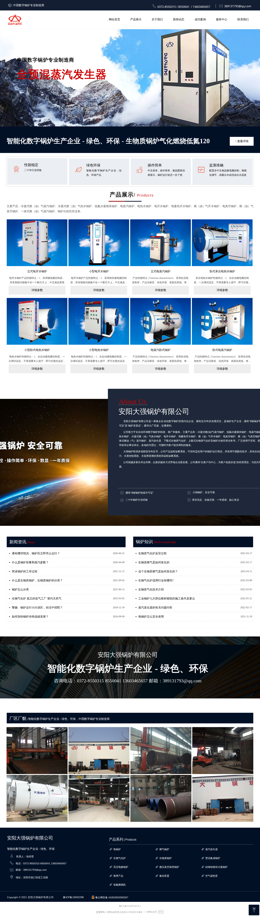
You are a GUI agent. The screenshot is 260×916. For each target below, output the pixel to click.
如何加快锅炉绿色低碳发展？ (30, 616)
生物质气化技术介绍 (151, 589)
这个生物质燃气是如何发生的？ (158, 571)
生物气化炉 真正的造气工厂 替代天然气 (36, 598)
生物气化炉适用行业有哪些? (156, 580)
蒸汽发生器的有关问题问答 (155, 607)
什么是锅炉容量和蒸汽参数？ (30, 562)
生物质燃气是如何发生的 (153, 562)
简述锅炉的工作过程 (24, 571)
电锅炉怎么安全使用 (151, 616)
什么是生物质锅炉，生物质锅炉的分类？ (37, 580)
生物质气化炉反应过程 (152, 553)
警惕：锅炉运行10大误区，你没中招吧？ (37, 607)
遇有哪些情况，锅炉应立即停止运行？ (36, 553)
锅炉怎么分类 (20, 589)
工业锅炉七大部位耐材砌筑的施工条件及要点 (166, 598)
